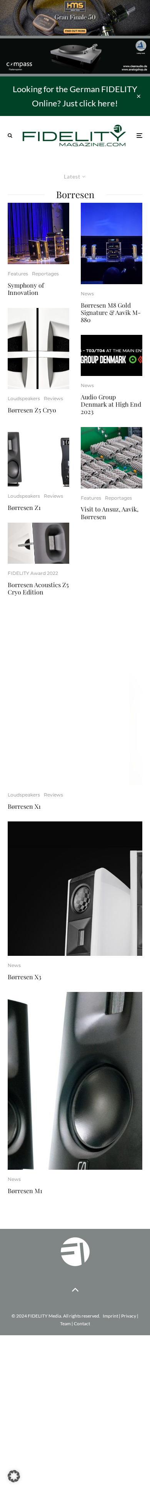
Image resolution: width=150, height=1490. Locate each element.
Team (65, 1323)
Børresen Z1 (24, 507)
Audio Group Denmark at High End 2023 (111, 404)
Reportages (45, 273)
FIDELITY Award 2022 (33, 573)
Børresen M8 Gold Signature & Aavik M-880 (111, 312)
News (87, 293)
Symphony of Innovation (26, 288)
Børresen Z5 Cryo (32, 410)
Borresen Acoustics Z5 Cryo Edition (38, 588)
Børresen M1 (25, 1190)
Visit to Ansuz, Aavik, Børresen (109, 512)
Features (18, 273)
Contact (82, 1323)
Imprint (110, 1316)
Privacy (128, 1316)
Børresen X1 (24, 806)
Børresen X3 (24, 976)
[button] (14, 1476)
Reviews (53, 398)
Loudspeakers (24, 398)
